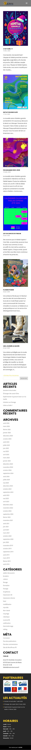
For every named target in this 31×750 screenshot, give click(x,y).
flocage (5, 582)
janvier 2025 (7, 461)
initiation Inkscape (10, 112)
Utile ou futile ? (7, 405)
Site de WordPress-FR (10, 647)
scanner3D (6, 620)
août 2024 (6, 476)
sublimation (7, 623)
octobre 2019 (7, 548)
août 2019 (6, 555)
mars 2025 (6, 458)
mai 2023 (6, 498)
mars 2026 (6, 426)
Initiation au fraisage (9, 402)
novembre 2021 (8, 520)
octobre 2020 (7, 536)
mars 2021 (6, 533)
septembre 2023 (8, 492)
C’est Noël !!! (8, 49)
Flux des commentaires (10, 644)
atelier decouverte (9, 573)
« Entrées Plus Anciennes (11, 375)
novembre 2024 (8, 467)
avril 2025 (6, 454)
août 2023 (6, 495)
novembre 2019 (8, 545)
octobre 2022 (7, 511)
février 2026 (6, 429)
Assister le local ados (9, 390)
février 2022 (6, 517)
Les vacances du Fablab (12, 233)
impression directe (9, 598)
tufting (5, 629)
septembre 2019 (8, 552)
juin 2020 (6, 542)
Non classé (6, 610)
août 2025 (6, 442)
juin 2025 (6, 448)
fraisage (5, 589)
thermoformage (8, 626)
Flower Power (8, 290)
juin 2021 (6, 527)
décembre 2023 (8, 486)
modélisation (7, 604)
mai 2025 (6, 451)
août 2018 (6, 564)
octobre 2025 (7, 439)
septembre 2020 (8, 539)
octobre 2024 (7, 470)
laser (4, 601)
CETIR (20, 747)
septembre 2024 (8, 473)
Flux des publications (9, 641)
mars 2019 (6, 558)
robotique (6, 617)
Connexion (6, 638)
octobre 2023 (7, 489)
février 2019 (6, 561)
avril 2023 (6, 501)
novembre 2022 (8, 508)
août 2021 (6, 523)
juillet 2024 (6, 480)
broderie (6, 576)
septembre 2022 (8, 514)
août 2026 (6, 423)
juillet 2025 (6, 445)
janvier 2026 (7, 433)
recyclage (6, 614)
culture (5, 579)
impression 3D (7, 595)
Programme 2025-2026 (11, 170)
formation (6, 585)
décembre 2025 (8, 436)
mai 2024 (6, 483)
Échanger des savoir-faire (11, 393)
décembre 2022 (8, 505)
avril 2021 (6, 530)
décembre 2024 (8, 464)
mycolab (5, 607)
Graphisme (6, 592)
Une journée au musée (11, 346)
